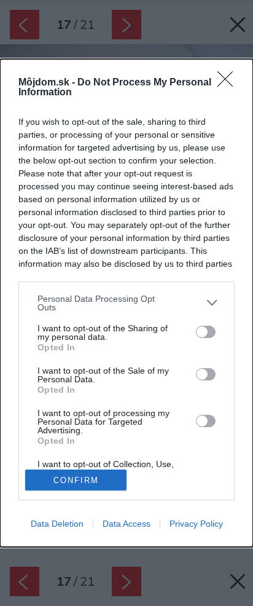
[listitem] (126, 303)
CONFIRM (76, 480)
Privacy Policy (196, 524)
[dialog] (126, 303)
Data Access (126, 524)
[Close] (229, 83)
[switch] (206, 332)
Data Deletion (57, 524)
